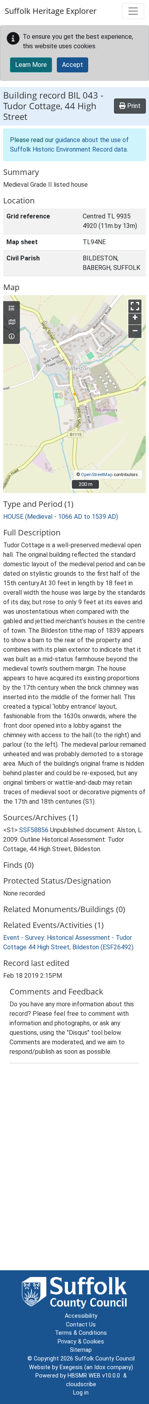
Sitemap (81, 1350)
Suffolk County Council (105, 1358)
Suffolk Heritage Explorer (51, 11)
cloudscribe (81, 1384)
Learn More (31, 64)
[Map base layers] (11, 322)
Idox (99, 1367)
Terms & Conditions (81, 1333)
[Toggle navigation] (133, 11)
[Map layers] (11, 309)
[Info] (11, 337)
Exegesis (71, 1367)
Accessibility (81, 1316)
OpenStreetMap (96, 474)
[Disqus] (74, 1168)
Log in (81, 1392)
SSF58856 (33, 830)
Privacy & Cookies (81, 1341)
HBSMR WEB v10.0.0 (95, 1375)
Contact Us (81, 1324)
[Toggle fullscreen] (134, 306)
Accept (72, 64)
